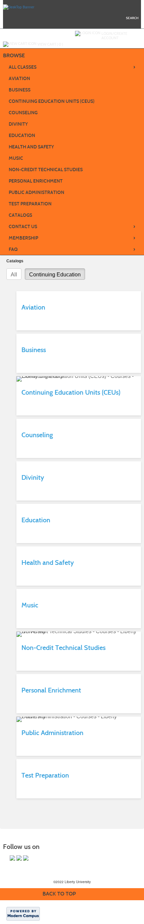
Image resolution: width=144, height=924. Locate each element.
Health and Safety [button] (31, 147)
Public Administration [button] (36, 192)
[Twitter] (19, 858)
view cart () (50, 44)
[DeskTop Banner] (18, 6)
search (132, 18)
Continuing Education (55, 274)
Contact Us (72, 226)
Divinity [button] (18, 124)
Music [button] (16, 158)
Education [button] (22, 135)
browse (14, 55)
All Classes (72, 67)
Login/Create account (114, 35)
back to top (59, 893)
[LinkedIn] (25, 858)
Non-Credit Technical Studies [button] (46, 170)
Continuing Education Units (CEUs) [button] (51, 101)
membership (72, 238)
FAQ (72, 249)
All (14, 274)
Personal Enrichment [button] (36, 181)
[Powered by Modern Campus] (23, 913)
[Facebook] (12, 858)
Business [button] (19, 90)
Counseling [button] (23, 113)
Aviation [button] (19, 78)
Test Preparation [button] (30, 204)
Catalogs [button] (20, 215)
